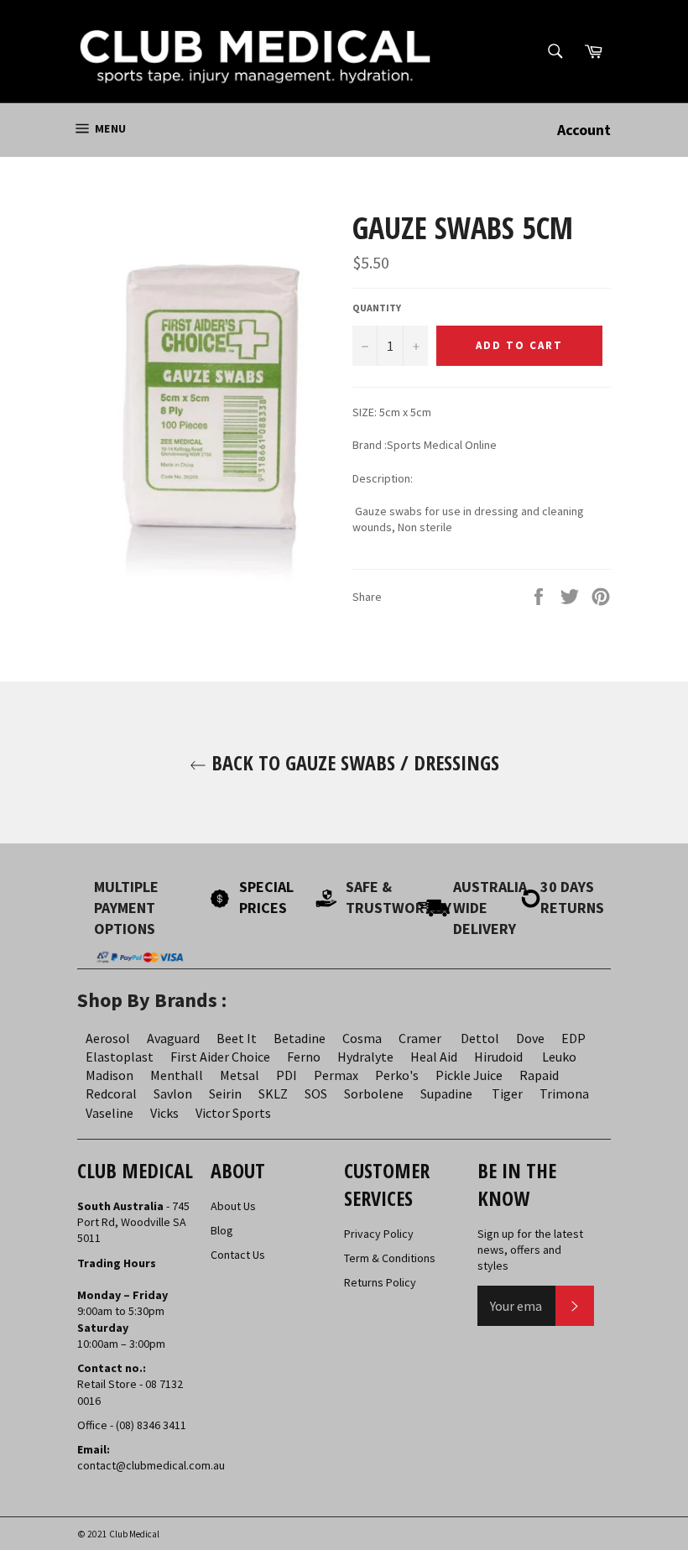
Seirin (225, 1093)
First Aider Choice (220, 1056)
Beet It (236, 1038)
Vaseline (109, 1112)
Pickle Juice (469, 1075)
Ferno (304, 1056)
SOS (316, 1093)
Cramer (420, 1038)
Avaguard (173, 1038)
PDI (286, 1075)
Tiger (507, 1093)
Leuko (559, 1056)
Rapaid (539, 1075)
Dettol (480, 1038)
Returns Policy (380, 1282)
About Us (233, 1205)
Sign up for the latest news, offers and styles (530, 1250)
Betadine (300, 1038)
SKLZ (273, 1093)
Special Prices (266, 897)
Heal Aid (433, 1056)
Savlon (173, 1093)
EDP (573, 1038)
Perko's (397, 1075)
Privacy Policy (379, 1233)
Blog (222, 1230)
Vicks (164, 1112)
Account (584, 129)
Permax (336, 1075)
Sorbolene (374, 1093)
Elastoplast (120, 1056)
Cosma (362, 1038)
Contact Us (238, 1254)
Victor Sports (233, 1112)
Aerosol (108, 1038)
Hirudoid (498, 1056)
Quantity (376, 307)
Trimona (564, 1093)
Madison (109, 1075)
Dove (530, 1038)
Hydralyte (365, 1056)
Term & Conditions (389, 1258)
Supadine (446, 1093)
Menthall (176, 1075)
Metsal (239, 1075)
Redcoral (111, 1093)
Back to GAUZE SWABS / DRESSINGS (352, 762)
